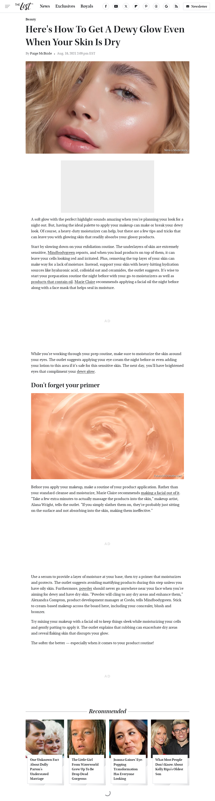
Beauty (31, 19)
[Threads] (156, 6)
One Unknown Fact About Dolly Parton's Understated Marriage (44, 769)
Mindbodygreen (61, 252)
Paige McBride (41, 53)
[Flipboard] (136, 6)
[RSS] (176, 6)
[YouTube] (116, 6)
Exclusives (65, 6)
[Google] (166, 6)
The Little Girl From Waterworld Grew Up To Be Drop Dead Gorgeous (85, 769)
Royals (87, 6)
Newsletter (199, 6)
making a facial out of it (160, 493)
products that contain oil (52, 282)
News (45, 6)
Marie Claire (85, 282)
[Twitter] (126, 6)
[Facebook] (105, 6)
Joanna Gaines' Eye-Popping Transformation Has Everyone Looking (128, 769)
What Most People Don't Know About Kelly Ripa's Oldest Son (169, 767)
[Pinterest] (146, 6)
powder (85, 588)
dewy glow (86, 371)
